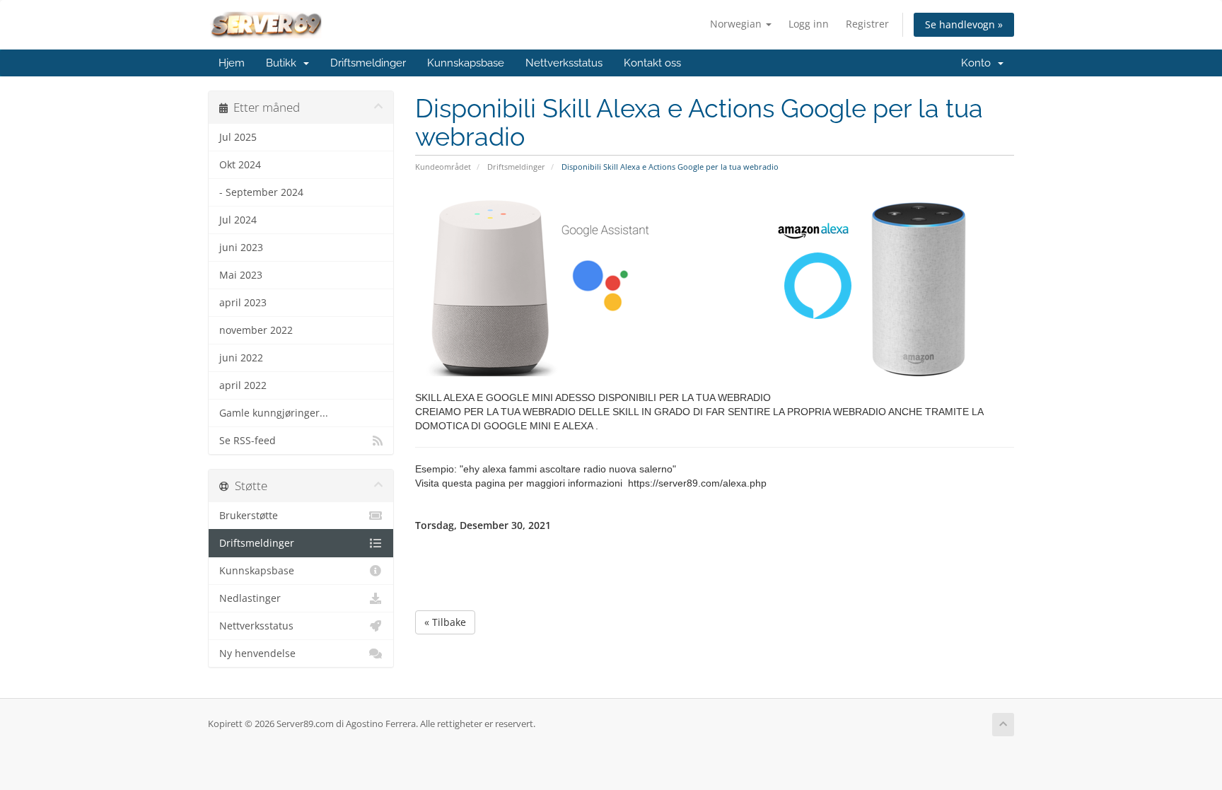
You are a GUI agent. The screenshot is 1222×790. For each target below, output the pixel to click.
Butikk (284, 63)
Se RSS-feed (247, 440)
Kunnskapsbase (465, 63)
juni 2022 (241, 358)
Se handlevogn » (964, 24)
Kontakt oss (652, 63)
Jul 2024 (238, 220)
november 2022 (256, 330)
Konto (978, 63)
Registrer (867, 23)
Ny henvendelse (257, 653)
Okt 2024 (240, 164)
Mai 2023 (240, 275)
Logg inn (809, 23)
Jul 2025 (238, 137)
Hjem (232, 63)
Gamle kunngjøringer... (273, 413)
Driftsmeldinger (368, 63)
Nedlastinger (250, 598)
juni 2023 (241, 247)
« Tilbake (445, 622)
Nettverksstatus (564, 63)
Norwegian (737, 23)
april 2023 (243, 302)
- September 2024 (261, 192)
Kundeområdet (443, 166)
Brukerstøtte (248, 515)
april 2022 (243, 385)
